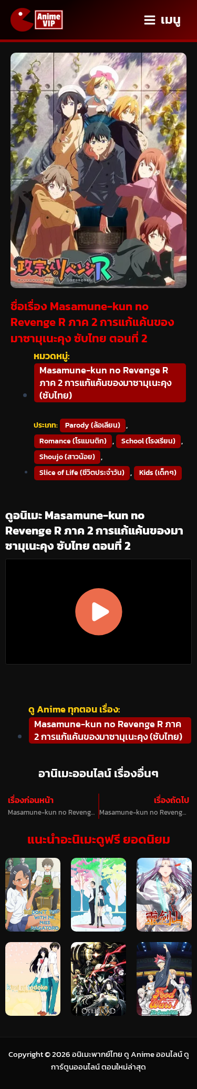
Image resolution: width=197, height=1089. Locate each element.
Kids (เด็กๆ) (158, 472)
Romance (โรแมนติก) (73, 441)
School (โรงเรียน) (148, 441)
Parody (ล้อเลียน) (92, 425)
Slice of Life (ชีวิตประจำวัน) (82, 472)
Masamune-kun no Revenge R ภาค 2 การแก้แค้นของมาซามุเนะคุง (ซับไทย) (105, 382)
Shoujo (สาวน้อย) (67, 456)
